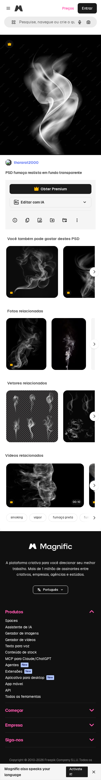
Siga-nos (14, 739)
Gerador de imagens (22, 633)
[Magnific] (50, 548)
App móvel (14, 683)
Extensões (18, 671)
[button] (50, 590)
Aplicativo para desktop (29, 677)
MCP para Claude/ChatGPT (28, 658)
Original (33, 44)
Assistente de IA (18, 627)
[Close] (94, 772)
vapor (38, 517)
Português (50, 590)
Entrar (87, 8)
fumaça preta (63, 517)
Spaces (11, 620)
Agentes (16, 665)
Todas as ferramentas (23, 696)
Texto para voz (17, 646)
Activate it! (75, 771)
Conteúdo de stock (21, 652)
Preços (68, 8)
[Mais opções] (77, 220)
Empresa (14, 725)
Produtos (14, 611)
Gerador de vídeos (20, 639)
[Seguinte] (94, 272)
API (8, 690)
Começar (14, 710)
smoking (17, 517)
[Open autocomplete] (11, 22)
